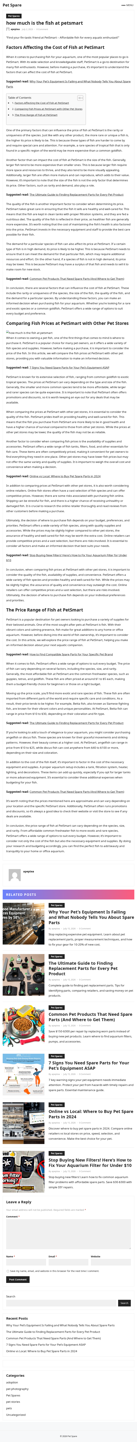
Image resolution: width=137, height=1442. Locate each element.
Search (10, 1296)
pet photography (17, 1389)
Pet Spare (12, 5)
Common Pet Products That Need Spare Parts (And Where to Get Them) (77, 279)
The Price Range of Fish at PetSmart (36, 115)
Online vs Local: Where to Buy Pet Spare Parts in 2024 (65, 476)
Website (95, 1256)
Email (53, 1256)
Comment (13, 1216)
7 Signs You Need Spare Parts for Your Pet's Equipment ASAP (69, 367)
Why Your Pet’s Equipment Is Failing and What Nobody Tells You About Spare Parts (91, 917)
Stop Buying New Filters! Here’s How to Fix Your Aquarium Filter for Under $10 (90, 1162)
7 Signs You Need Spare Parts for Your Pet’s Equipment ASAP (89, 1065)
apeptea (15, 29)
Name (10, 1256)
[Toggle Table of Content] (78, 98)
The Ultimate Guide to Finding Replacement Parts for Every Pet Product (76, 194)
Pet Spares (14, 16)
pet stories (13, 1402)
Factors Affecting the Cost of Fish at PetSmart (42, 103)
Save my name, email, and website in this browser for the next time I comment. (54, 1271)
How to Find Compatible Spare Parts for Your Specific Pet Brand (71, 654)
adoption (12, 1382)
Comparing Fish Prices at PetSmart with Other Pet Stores (48, 109)
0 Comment (42, 29)
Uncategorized (16, 1415)
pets (9, 1408)
